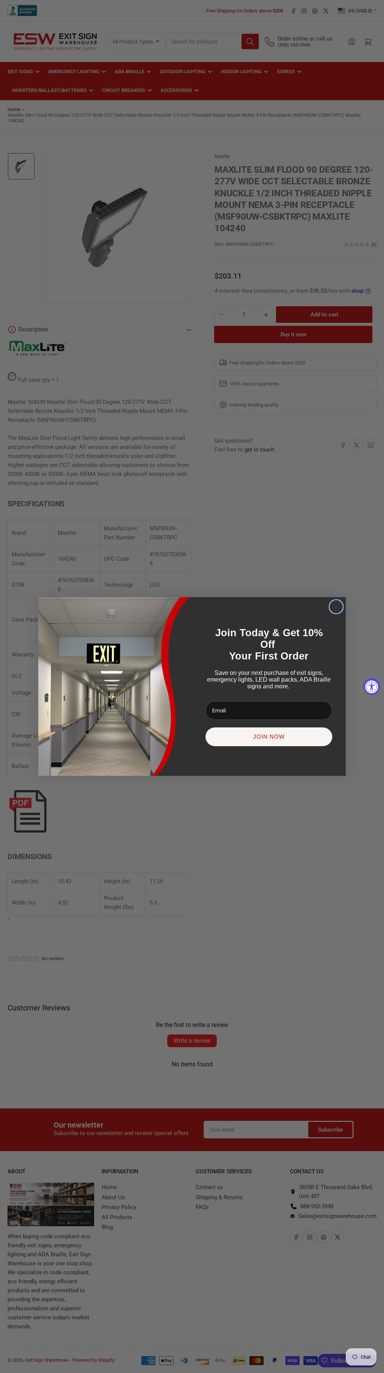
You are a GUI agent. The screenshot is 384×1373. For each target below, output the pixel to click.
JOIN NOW (269, 736)
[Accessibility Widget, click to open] (371, 686)
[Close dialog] (336, 606)
